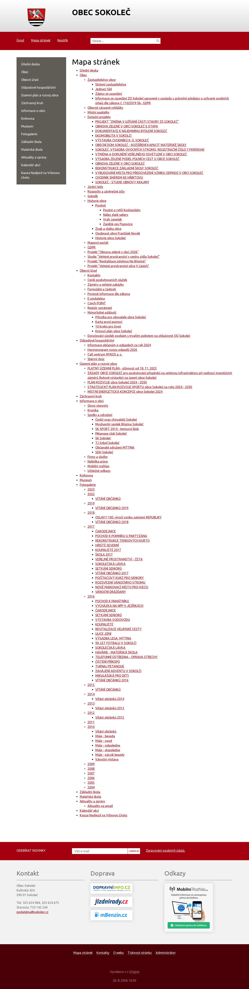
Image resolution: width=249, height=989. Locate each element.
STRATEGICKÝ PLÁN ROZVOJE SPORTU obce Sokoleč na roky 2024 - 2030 (140, 387)
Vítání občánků (105, 731)
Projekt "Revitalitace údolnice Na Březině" (117, 261)
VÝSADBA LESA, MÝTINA (113, 638)
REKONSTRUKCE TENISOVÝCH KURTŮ (122, 540)
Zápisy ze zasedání (108, 93)
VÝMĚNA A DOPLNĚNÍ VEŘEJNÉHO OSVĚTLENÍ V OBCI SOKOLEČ (141, 154)
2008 (91, 768)
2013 (91, 703)
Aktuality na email (100, 806)
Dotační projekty (99, 117)
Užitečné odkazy (99, 470)
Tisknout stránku (140, 952)
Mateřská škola (90, 796)
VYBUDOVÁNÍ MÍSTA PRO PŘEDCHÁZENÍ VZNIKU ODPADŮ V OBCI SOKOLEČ (149, 173)
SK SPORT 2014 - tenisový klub (117, 429)
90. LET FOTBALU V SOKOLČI (115, 643)
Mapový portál (98, 242)
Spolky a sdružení (100, 415)
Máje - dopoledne (107, 750)
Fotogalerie (88, 484)
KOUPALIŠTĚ (104, 624)
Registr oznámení (100, 308)
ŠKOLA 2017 (104, 554)
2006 (91, 778)
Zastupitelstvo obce (102, 79)
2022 (91, 494)
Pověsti (100, 205)
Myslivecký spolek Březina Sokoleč (119, 424)
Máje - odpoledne (107, 745)
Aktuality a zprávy (92, 801)
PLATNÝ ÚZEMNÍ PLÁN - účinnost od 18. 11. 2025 (122, 368)
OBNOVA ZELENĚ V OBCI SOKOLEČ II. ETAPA (126, 126)
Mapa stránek (40, 40)
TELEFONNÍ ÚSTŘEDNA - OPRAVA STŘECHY (126, 657)
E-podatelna (96, 298)
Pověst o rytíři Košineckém (121, 210)
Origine (134, 971)
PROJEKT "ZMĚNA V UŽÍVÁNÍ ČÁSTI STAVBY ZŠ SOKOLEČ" (137, 121)
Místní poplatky (98, 112)
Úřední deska (89, 70)
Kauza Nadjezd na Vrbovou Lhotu (103, 815)
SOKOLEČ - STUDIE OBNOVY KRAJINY (122, 182)
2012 (91, 713)
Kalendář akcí (89, 810)
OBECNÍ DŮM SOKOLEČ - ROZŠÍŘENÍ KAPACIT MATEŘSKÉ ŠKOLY (140, 145)
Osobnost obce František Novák (117, 233)
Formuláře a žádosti (102, 289)
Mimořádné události (102, 312)
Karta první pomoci (108, 322)
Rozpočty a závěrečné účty (106, 191)
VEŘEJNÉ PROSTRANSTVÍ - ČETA (119, 559)
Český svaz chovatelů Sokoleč (116, 419)
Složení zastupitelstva (110, 84)
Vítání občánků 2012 (109, 717)
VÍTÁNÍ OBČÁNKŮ (108, 498)
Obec (83, 75)
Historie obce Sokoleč (110, 238)
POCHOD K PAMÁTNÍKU (112, 601)
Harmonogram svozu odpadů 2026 (112, 349)
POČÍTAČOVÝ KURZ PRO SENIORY (119, 578)
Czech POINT (97, 303)
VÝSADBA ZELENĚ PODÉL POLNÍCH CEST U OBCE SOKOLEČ (137, 159)
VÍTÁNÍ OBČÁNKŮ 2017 (111, 573)
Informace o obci (92, 401)
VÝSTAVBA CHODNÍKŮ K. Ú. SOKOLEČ (122, 140)
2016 (91, 596)
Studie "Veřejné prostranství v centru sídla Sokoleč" (124, 256)
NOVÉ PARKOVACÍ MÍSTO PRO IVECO (121, 587)
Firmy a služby (98, 457)
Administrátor (166, 952)
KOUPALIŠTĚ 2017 (108, 550)
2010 (91, 727)
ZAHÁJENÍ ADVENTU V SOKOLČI (118, 671)
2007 (91, 773)
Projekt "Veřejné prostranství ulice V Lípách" (118, 266)
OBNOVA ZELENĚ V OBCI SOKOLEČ (120, 163)
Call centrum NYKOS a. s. (105, 354)
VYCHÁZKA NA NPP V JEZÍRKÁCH (119, 605)
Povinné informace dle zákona (109, 294)
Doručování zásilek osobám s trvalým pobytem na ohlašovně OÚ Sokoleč (139, 335)
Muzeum (86, 480)
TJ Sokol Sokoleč (107, 443)
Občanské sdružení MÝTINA (114, 447)
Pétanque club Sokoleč (111, 433)
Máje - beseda (105, 736)
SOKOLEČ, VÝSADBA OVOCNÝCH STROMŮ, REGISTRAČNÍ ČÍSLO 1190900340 (149, 149)
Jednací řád (103, 89)
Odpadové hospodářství (97, 340)
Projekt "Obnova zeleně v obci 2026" (113, 252)
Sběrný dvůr (96, 359)
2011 (91, 722)
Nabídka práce (98, 461)
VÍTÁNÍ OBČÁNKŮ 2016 (111, 680)
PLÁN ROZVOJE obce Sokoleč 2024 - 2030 (117, 382)
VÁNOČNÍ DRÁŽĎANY (110, 592)
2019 (91, 503)
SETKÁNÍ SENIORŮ (108, 568)
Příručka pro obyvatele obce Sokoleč (120, 317)
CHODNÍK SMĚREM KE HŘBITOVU (119, 177)
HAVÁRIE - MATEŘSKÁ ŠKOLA (116, 652)
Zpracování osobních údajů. (165, 850)
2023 (91, 489)
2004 (91, 787)
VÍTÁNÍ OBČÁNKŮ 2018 (111, 522)
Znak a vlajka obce (108, 228)
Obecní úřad (88, 270)
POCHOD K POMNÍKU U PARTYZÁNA (121, 536)
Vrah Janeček (112, 219)
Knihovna (86, 475)
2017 (91, 526)
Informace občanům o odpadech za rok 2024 (119, 345)
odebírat (134, 851)
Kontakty (94, 275)
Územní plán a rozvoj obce (98, 363)
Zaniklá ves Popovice (117, 224)
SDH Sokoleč (104, 452)
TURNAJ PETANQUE (109, 666)
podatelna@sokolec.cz (32, 912)
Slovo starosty (98, 405)
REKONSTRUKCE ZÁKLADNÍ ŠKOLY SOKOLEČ (126, 168)
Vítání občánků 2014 (109, 699)
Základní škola (90, 792)
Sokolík (93, 196)
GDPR (92, 247)
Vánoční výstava (106, 759)
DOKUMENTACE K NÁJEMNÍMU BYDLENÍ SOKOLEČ (131, 131)
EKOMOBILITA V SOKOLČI (113, 135)
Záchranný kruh (91, 396)
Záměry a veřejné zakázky (106, 284)
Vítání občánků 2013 (109, 708)
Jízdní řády (95, 187)
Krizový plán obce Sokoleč (113, 331)
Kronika (93, 410)
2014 (91, 694)
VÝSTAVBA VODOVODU (112, 619)
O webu (118, 952)
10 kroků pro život (108, 326)
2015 (91, 685)
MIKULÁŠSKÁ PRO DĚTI (112, 675)
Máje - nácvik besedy (109, 754)
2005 (91, 782)
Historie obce (97, 200)
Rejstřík (62, 40)
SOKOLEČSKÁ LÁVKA (110, 564)
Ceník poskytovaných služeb (107, 280)
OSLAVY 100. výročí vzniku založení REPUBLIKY (128, 517)
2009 (91, 764)
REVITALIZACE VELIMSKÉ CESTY (118, 629)
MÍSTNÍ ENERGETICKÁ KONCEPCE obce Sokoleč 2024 (125, 391)
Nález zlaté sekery (115, 214)
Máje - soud (103, 740)
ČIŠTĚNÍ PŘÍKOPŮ (107, 661)
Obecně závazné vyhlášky (105, 107)
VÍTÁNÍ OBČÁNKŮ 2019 (111, 508)
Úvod (20, 40)
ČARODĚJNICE (105, 531)
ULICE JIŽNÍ (103, 633)
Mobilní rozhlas (98, 466)
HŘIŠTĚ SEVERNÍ (107, 545)
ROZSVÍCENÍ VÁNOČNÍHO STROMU (120, 582)
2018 (91, 512)
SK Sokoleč (103, 438)
